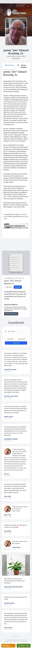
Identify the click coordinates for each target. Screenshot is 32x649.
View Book (8, 287)
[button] (16, 565)
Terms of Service (21, 641)
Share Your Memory (11, 314)
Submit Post (16, 343)
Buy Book (17, 287)
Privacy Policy (11, 641)
